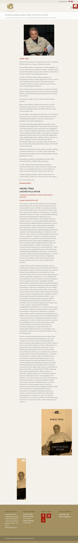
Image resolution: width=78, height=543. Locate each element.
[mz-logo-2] (15, 7)
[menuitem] (62, 1)
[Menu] (72, 7)
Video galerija (63, 1)
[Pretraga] (67, 7)
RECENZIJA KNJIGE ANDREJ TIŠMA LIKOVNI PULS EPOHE (26, 15)
